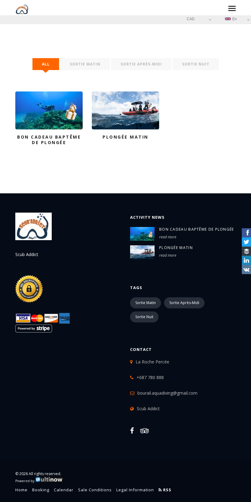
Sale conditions (95, 490)
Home (21, 490)
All (46, 64)
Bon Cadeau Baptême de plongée (196, 229)
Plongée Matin (176, 247)
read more (167, 237)
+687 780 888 (150, 377)
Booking (40, 490)
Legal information (135, 490)
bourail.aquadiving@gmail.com (167, 393)
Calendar (63, 490)
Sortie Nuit (195, 64)
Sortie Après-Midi (141, 64)
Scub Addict (148, 408)
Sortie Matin (85, 64)
